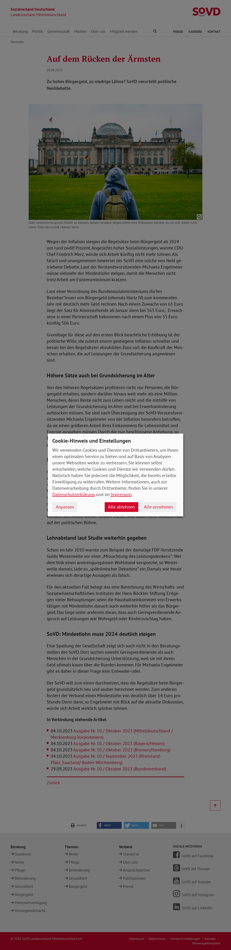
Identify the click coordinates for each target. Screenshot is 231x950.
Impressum (121, 494)
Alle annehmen (158, 507)
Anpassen (65, 507)
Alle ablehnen (121, 507)
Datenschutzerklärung (73, 494)
